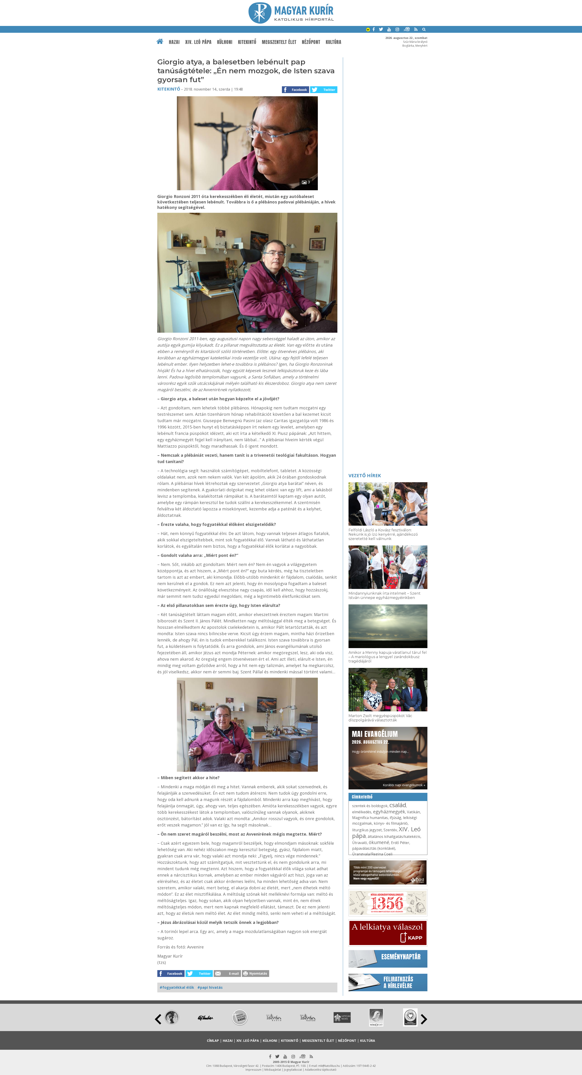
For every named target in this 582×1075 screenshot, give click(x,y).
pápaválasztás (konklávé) (373, 848)
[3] (247, 188)
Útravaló (359, 842)
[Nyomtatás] (255, 975)
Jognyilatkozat (293, 1070)
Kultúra (333, 42)
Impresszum (253, 1070)
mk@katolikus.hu (329, 1066)
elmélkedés (361, 811)
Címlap (213, 1040)
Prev (158, 1019)
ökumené (379, 842)
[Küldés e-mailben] (227, 975)
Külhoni (225, 42)
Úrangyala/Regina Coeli (372, 854)
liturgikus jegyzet (367, 829)
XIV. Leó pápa (198, 42)
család (397, 805)
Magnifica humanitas (370, 817)
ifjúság (395, 817)
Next (424, 1019)
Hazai (174, 42)
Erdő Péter (400, 842)
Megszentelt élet (279, 42)
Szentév (390, 829)
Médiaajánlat (272, 1070)
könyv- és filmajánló (391, 823)
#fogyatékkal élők (177, 987)
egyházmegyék (389, 812)
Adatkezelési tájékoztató (320, 1070)
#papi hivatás (210, 987)
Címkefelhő (362, 797)
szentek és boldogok (370, 805)
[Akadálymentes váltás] (368, 30)
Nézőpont (311, 42)
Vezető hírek (365, 475)
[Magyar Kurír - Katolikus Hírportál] (291, 22)
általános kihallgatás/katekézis (394, 836)
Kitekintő (247, 42)
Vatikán (413, 811)
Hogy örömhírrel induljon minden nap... (380, 741)
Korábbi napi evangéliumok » (404, 785)
